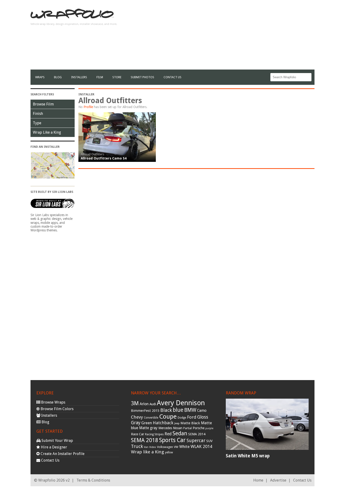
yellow (169, 452)
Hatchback (163, 422)
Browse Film (43, 104)
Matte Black (190, 423)
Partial (187, 428)
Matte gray (148, 428)
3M (135, 403)
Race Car (137, 434)
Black (166, 410)
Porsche (198, 428)
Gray (135, 422)
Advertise (278, 480)
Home (258, 480)
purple (209, 428)
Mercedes (165, 428)
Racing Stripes (154, 434)
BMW (190, 410)
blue (178, 410)
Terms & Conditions (93, 480)
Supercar (196, 440)
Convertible (151, 417)
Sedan (179, 433)
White (184, 446)
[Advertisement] (229, 37)
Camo (202, 411)
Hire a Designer (53, 447)
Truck (137, 446)
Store (116, 77)
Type (37, 123)
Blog (58, 77)
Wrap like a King (147, 452)
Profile (88, 107)
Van (146, 447)
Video (152, 447)
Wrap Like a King (47, 132)
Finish (38, 113)
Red (168, 434)
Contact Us (172, 77)
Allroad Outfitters (92, 154)
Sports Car (172, 440)
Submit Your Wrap (57, 440)
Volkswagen (165, 447)
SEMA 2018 (144, 440)
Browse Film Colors (56, 409)
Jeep (177, 423)
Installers (79, 77)
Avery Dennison (181, 403)
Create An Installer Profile (62, 453)
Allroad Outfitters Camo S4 (103, 158)
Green (146, 423)
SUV (209, 441)
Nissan (177, 428)
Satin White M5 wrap (248, 455)
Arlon (144, 404)
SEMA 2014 (196, 434)
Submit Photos (142, 77)
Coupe (168, 416)
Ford (191, 417)
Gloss (202, 417)
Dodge (182, 417)
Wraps (40, 77)
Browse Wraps (52, 402)
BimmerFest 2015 (145, 411)
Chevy (137, 417)
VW (176, 447)
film (99, 77)
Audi (153, 404)
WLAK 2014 (201, 446)
